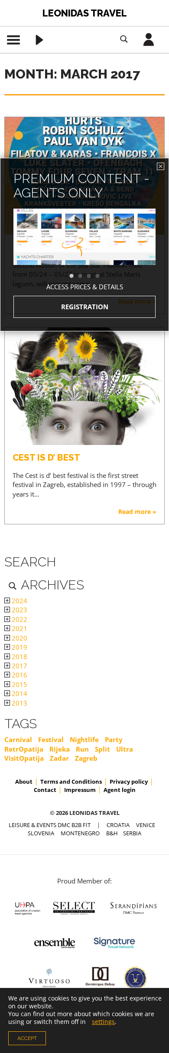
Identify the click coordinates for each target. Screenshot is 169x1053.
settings (103, 1022)
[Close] (160, 166)
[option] (84, 252)
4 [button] (102, 276)
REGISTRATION (84, 306)
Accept (27, 1038)
